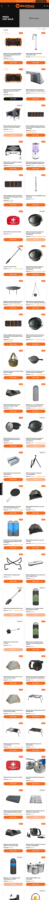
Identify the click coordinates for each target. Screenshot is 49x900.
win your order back (41, 1)
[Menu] (1, 6)
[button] (44, 29)
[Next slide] (22, 42)
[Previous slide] (10, 42)
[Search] (8, 5)
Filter (6, 30)
